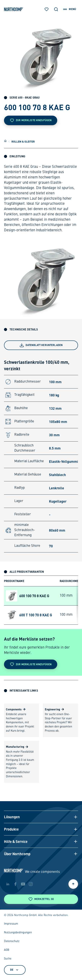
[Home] (5, 140)
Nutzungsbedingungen (18, 932)
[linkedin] (8, 884)
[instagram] (31, 884)
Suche (7, 958)
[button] (41, 817)
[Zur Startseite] (13, 9)
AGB (6, 950)
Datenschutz (11, 941)
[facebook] (15, 884)
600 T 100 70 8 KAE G (35, 615)
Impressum (11, 924)
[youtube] (23, 884)
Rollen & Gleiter (23, 141)
